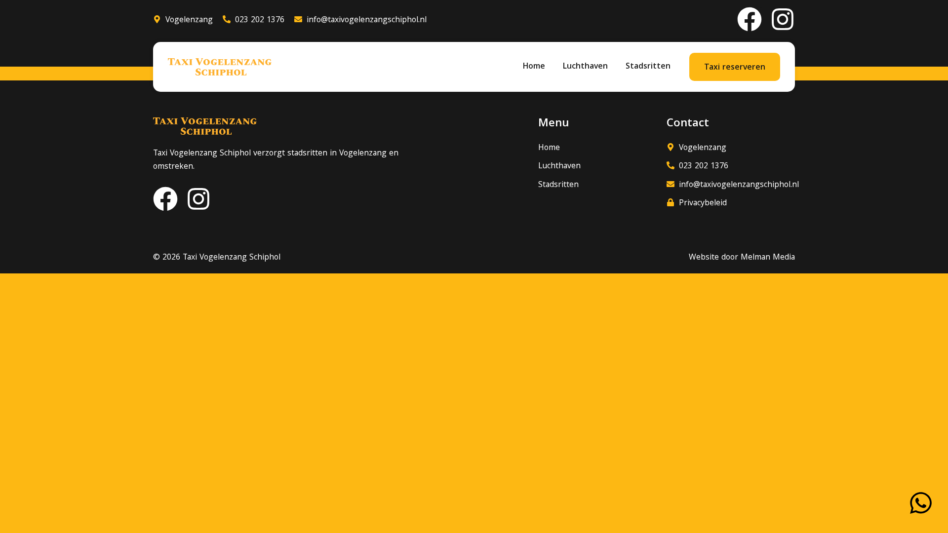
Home (534, 67)
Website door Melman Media (742, 258)
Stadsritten (648, 67)
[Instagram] (782, 19)
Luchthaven (585, 67)
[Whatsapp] (920, 503)
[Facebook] (749, 19)
